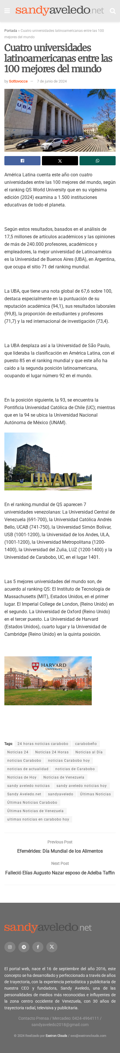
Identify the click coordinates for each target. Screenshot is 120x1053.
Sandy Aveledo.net (24, 794)
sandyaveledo (60, 794)
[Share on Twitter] (60, 160)
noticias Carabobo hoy (69, 761)
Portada (10, 31)
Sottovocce (18, 81)
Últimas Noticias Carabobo (32, 803)
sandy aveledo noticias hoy (82, 786)
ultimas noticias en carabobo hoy (38, 819)
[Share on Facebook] (22, 160)
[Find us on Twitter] (51, 947)
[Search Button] (113, 11)
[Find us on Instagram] (9, 947)
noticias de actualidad (28, 769)
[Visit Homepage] (60, 11)
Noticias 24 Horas (52, 752)
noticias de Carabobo (75, 769)
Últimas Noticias (95, 794)
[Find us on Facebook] (37, 947)
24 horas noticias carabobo (42, 744)
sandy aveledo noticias (28, 786)
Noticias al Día (89, 752)
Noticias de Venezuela (63, 777)
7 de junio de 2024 (52, 81)
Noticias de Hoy (22, 777)
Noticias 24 (18, 752)
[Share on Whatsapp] (98, 160)
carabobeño (86, 744)
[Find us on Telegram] (23, 947)
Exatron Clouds (56, 1036)
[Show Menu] (7, 11)
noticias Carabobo (24, 761)
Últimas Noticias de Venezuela (35, 811)
